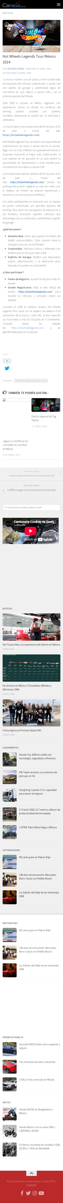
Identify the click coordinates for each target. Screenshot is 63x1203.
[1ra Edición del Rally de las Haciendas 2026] (10, 897)
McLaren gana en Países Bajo (35, 857)
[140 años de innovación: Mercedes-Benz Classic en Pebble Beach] (10, 880)
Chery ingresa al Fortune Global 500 (22, 730)
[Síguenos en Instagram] (34, 1193)
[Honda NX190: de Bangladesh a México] (10, 1114)
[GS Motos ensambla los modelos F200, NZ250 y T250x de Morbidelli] (10, 1150)
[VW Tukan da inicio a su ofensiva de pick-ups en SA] (10, 777)
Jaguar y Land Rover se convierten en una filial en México (15, 445)
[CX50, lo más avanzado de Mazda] (10, 1084)
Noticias (8, 13)
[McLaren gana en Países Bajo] (10, 862)
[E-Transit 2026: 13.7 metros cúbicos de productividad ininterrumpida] (10, 814)
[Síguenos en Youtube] (40, 1193)
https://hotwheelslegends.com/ (21, 135)
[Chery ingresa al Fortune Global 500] (31, 713)
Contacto (31, 1185)
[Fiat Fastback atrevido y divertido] (10, 1067)
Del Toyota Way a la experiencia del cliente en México (31, 644)
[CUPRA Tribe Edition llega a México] (10, 832)
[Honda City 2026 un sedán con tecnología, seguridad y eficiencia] (10, 759)
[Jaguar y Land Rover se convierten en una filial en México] (17, 417)
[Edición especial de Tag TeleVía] (45, 405)
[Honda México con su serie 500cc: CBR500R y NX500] (10, 1132)
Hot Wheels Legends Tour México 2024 (31, 380)
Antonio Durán (16, 68)
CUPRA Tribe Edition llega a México (38, 827)
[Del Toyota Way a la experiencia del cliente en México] (31, 627)
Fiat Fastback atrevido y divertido (37, 1062)
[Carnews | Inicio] (18, 4)
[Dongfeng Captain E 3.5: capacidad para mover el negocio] (10, 796)
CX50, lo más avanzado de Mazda (36, 1079)
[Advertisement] (31, 574)
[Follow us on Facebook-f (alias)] (22, 1193)
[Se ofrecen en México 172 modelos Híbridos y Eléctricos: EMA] (31, 668)
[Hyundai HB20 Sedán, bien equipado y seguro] (10, 1049)
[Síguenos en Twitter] (28, 1193)
